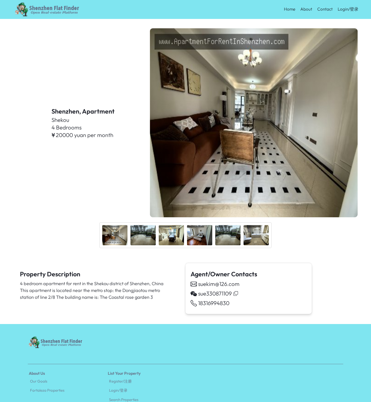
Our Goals (38, 381)
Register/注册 (120, 381)
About (306, 9)
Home (289, 9)
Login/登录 (348, 9)
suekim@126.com (219, 284)
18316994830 (213, 303)
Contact (325, 9)
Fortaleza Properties (47, 390)
